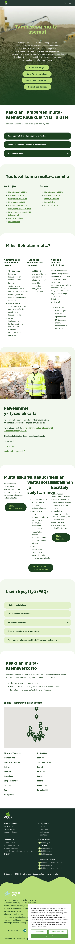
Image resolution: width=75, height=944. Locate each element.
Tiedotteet (43, 835)
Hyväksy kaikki (49, 936)
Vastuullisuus (9, 938)
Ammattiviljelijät (11, 848)
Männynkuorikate (15, 218)
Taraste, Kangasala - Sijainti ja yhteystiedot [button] (27, 145)
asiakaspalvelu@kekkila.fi (14, 451)
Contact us (13, 931)
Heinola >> (8, 767)
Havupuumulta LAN (16, 202)
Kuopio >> (41, 776)
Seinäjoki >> (9, 794)
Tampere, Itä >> (44, 762)
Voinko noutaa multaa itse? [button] (19, 614)
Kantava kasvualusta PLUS (19, 205)
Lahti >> (40, 758)
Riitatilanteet (25, 874)
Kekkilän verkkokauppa (13, 851)
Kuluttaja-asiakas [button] (15, 153)
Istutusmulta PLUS (16, 195)
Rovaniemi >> (42, 790)
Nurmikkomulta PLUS (17, 192)
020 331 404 (10, 446)
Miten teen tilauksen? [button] (17, 622)
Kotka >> (41, 771)
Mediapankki (43, 832)
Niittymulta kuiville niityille (19, 209)
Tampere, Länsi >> (12, 762)
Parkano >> (42, 785)
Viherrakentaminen (12, 845)
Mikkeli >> (41, 781)
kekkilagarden (47, 842)
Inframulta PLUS (51, 205)
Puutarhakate (14, 222)
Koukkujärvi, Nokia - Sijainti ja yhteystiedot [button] (27, 136)
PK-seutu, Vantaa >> (12, 753)
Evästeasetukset (39, 932)
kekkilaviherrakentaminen (52, 862)
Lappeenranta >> (11, 781)
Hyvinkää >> (42, 753)
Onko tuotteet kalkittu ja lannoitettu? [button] (24, 631)
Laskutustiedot (10, 832)
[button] (65, 3)
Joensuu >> (8, 771)
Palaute (41, 826)
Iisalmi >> (41, 767)
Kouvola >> (8, 776)
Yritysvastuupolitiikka (26, 938)
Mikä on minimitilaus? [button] (17, 605)
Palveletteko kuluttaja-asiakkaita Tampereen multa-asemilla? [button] (34, 640)
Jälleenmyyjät (9, 842)
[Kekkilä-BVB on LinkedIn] (24, 930)
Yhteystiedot (43, 829)
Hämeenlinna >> (11, 758)
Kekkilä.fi (10, 3)
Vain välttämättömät (57, 932)
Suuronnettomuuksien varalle (45, 874)
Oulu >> (7, 785)
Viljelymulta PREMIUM (17, 199)
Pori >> (7, 790)
